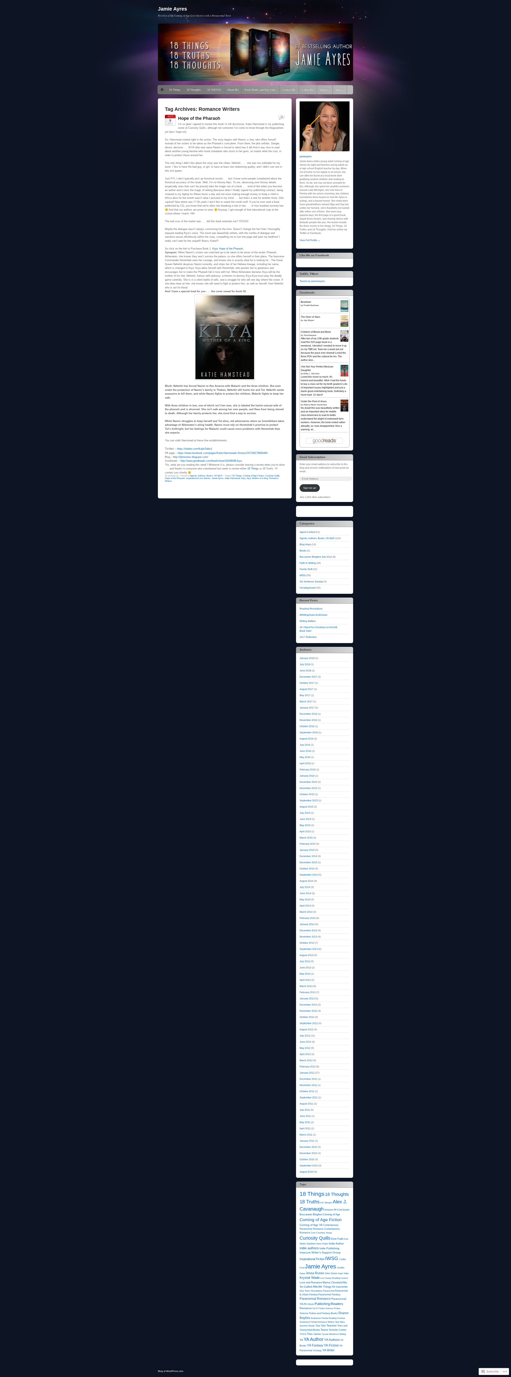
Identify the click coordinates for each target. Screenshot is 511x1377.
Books (303, 550)
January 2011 (307, 1140)
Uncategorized (308, 587)
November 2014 (308, 862)
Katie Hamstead (232, 478)
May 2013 (305, 973)
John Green (331, 1273)
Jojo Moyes (309, 320)
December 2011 (308, 1079)
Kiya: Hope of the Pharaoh (227, 248)
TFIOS (303, 1334)
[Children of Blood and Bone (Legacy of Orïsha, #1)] (344, 341)
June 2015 (305, 819)
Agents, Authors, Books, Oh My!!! (206, 475)
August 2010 (306, 1171)
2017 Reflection (308, 637)
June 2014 (305, 893)
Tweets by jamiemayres (312, 281)
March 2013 (306, 986)
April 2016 (305, 763)
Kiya (243, 478)
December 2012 (308, 1004)
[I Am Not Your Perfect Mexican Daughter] (344, 375)
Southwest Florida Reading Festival (328, 1318)
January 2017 (307, 707)
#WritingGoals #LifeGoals (313, 615)
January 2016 (307, 775)
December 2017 (308, 676)
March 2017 (306, 701)
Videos (340, 89)
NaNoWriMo (342, 1287)
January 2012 (307, 1072)
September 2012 (309, 1023)
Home (162, 89)
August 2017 (306, 689)
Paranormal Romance (315, 1298)
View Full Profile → (310, 240)
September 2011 (309, 1097)
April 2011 (305, 1128)
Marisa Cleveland (333, 1282)
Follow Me (308, 89)
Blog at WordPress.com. (171, 1371)
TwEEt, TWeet (309, 273)
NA (333, 1286)
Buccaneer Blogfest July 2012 (316, 556)
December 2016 (308, 714)
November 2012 (308, 1011)
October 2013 (307, 942)
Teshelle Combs (337, 1329)
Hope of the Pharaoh (199, 118)
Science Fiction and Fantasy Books (319, 1313)
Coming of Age (331, 1214)
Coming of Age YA (311, 1225)
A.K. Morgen (326, 1202)
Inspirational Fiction (312, 1259)
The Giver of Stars (310, 317)
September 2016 (309, 732)
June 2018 (305, 670)
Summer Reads (307, 1326)
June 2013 (305, 967)
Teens (324, 1329)
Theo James (314, 1333)
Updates (325, 89)
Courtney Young (324, 1232)
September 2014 (309, 874)
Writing (342, 1334)
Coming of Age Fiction (253, 475)
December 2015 (308, 782)
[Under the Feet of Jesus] (344, 411)
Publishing (322, 1304)
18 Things (174, 89)
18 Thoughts (194, 89)
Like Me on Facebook (314, 255)
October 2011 (307, 1091)
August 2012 (306, 1029)
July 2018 (305, 664)
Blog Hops (305, 544)
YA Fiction (331, 1345)
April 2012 (305, 1054)
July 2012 (305, 1035)
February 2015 (308, 843)
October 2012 (307, 1017)
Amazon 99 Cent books (337, 1209)
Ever (334, 1238)
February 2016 (308, 769)
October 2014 (307, 868)
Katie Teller (343, 1273)
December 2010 (308, 1147)
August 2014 (306, 881)
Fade (340, 1238)
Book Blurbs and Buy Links (260, 89)
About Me (233, 89)
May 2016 (305, 757)
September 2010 (309, 1165)
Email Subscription (312, 457)
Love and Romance (311, 1282)
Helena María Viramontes (315, 405)
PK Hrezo (309, 1304)
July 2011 (305, 1110)
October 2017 (307, 683)
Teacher (332, 1325)
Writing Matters (308, 621)
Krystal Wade (310, 1278)
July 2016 (305, 744)
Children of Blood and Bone (316, 332)
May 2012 (305, 1048)
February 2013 (308, 992)
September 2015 (309, 800)
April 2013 (305, 980)
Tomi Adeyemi (310, 335)
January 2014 (307, 924)
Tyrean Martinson (330, 1334)
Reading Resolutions (311, 608)
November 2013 (308, 936)
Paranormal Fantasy (329, 1294)
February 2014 (308, 918)
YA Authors (332, 1339)
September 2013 (309, 949)
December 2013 (308, 930)
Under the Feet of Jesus (314, 401)
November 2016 (308, 720)
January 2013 (307, 998)
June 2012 (305, 1041)
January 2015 (307, 850)
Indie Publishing (329, 1248)
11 (281, 116)
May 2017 (305, 695)
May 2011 (305, 1122)
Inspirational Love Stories (198, 478)
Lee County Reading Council (334, 1278)
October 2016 (307, 726)
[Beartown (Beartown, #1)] (344, 311)
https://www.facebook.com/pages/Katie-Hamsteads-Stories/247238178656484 (222, 452)
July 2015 (305, 813)
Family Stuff (306, 569)
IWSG (303, 575)
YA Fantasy (315, 1345)
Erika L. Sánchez (311, 373)
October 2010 (307, 1159)
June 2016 (305, 751)
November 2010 (308, 1153)
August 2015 (306, 806)
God (346, 1239)
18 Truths (310, 1201)
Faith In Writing (308, 563)
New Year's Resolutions (311, 1291)
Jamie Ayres (172, 9)
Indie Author (336, 1243)
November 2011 (308, 1085)
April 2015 (305, 831)
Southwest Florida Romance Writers (317, 1322)
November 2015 (308, 788)
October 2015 (307, 794)
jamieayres (306, 156)
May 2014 (305, 899)
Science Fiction (333, 1308)
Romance (306, 1308)
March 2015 (306, 837)
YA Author (314, 1339)
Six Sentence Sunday (311, 581)
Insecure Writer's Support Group (320, 1252)
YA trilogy (317, 1350)
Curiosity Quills (272, 475)
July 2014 (305, 887)
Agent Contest (307, 532)
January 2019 (307, 658)
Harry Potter (322, 1243)
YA (301, 1339)
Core (313, 1232)
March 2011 (306, 1134)
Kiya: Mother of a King (257, 478)
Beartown (306, 302)
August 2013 (306, 955)
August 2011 (306, 1103)
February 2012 (308, 1066)
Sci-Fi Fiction (318, 1308)
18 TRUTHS (214, 89)
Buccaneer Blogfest (311, 1214)
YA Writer (328, 1350)
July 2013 (305, 961)
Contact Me (289, 89)
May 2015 (305, 825)
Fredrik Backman (311, 305)
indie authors (309, 1248)
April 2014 (305, 905)
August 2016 (306, 738)
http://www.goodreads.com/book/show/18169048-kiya (211, 460)
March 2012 (306, 1060)
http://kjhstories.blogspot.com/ (190, 456)
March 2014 (306, 912)
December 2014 (308, 856)
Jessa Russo (315, 1273)
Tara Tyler (320, 1325)
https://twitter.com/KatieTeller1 (194, 448)
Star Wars (340, 1322)
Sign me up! (309, 488)
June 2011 (305, 1116)
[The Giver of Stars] (344, 326)
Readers (337, 1304)
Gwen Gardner (308, 1243)
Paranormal (328, 1291)
